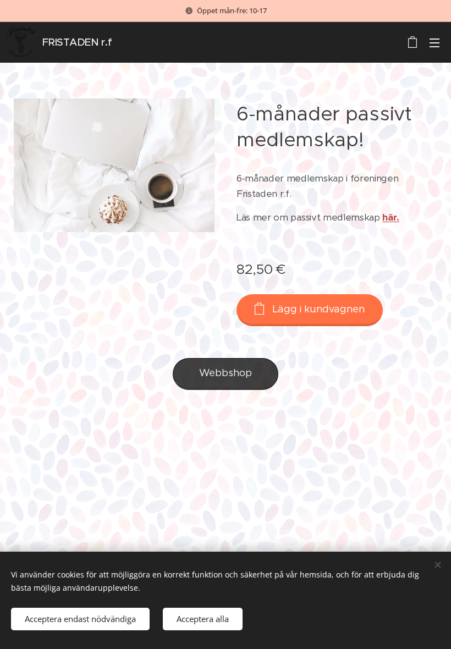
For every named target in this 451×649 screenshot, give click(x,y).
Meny (435, 42)
